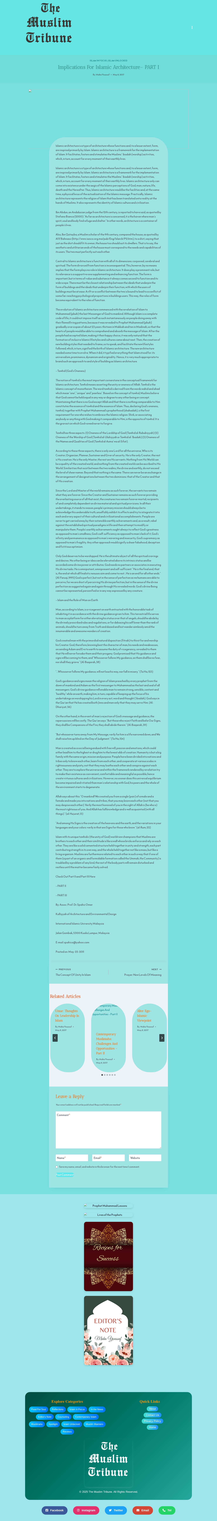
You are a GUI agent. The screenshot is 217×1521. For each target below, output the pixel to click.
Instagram (88, 1510)
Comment (63, 1115)
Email (98, 1158)
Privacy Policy (152, 1421)
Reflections (58, 1409)
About (152, 1408)
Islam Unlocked (117, 60)
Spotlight (53, 1424)
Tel (169, 1510)
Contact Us (152, 1415)
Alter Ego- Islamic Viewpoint (144, 1015)
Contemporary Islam (85, 1416)
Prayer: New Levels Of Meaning (142, 972)
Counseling (63, 1416)
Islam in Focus (77, 1409)
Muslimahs (37, 1424)
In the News (97, 1409)
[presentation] (108, 1015)
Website (135, 1158)
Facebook (56, 1510)
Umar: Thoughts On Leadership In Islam (67, 1015)
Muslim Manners (94, 1424)
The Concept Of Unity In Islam (73, 972)
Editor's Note (44, 1416)
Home (152, 1427)
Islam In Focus (98, 60)
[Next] (161, 1038)
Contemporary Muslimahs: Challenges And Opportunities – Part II (107, 1043)
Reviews (67, 1431)
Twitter (118, 1510)
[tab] (102, 1075)
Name (61, 1158)
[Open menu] (192, 27)
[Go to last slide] (55, 1038)
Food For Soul (38, 1409)
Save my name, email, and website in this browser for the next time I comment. (99, 1166)
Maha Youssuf (103, 74)
